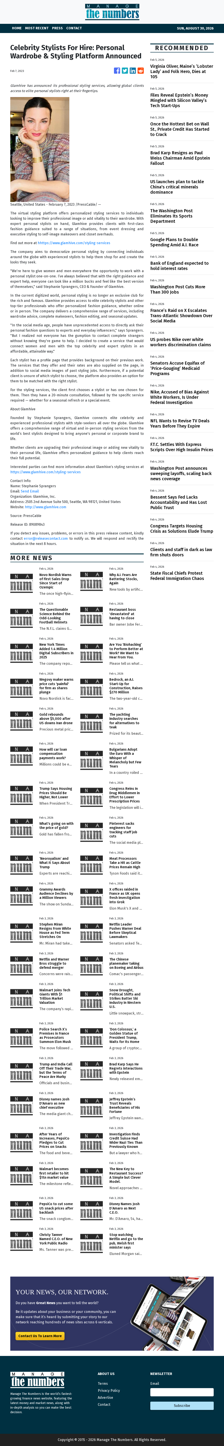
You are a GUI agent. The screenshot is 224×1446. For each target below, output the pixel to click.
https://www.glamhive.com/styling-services (45, 472)
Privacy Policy (109, 1391)
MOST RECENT (37, 28)
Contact (104, 1404)
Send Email (30, 491)
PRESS (57, 28)
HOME (17, 28)
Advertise (105, 1398)
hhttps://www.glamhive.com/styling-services (74, 243)
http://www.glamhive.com (45, 507)
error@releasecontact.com (46, 538)
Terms (103, 1384)
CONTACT (74, 28)
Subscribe (182, 1406)
